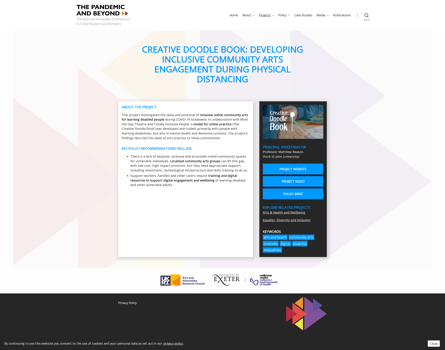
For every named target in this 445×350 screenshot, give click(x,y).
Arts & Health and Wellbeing (284, 212)
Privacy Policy (127, 303)
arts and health (275, 237)
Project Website (293, 169)
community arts (301, 237)
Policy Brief (293, 194)
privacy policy (173, 343)
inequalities (272, 250)
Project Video (293, 181)
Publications (342, 15)
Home (233, 15)
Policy (282, 15)
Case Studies (303, 15)
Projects (264, 15)
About (246, 15)
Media (321, 15)
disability (300, 244)
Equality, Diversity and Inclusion (286, 220)
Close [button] (434, 343)
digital (285, 244)
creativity (271, 244)
